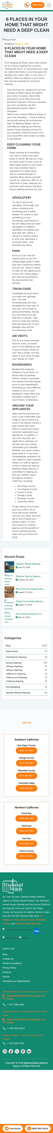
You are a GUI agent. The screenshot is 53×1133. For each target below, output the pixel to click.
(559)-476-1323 (26, 856)
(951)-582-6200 (26, 775)
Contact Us (8, 958)
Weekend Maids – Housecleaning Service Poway (26, 991)
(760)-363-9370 (26, 788)
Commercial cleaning (16, 657)
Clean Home (12, 651)
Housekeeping (13, 687)
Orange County (27, 919)
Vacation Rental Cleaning (18, 692)
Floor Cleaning (15, 670)
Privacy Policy (9, 967)
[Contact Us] (26, 5)
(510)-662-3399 (26, 843)
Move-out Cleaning (17, 677)
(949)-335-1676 (26, 763)
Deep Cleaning (15, 666)
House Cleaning (13, 662)
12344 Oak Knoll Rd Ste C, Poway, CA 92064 (26, 997)
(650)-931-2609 (26, 831)
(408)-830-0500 (26, 818)
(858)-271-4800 (26, 750)
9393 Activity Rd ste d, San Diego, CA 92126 (26, 1021)
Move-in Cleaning (17, 673)
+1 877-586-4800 (15, 1004)
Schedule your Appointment (16, 981)
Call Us (6, 976)
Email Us (7, 972)
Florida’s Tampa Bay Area (27, 923)
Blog (8, 645)
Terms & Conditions (12, 963)
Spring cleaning (15, 681)
